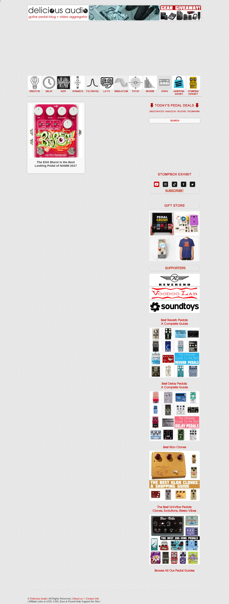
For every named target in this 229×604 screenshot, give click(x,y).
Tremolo (121, 89)
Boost (77, 82)
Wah (92, 89)
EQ (92, 82)
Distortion (63, 80)
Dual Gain (63, 91)
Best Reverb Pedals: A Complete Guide (174, 322)
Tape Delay (48, 85)
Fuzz (63, 84)
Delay (48, 82)
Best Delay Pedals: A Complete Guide (174, 385)
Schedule (193, 85)
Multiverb (150, 80)
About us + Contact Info (86, 598)
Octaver (135, 89)
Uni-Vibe (121, 92)
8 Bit (106, 87)
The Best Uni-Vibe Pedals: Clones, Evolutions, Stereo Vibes (174, 509)
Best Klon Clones (174, 447)
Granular (164, 84)
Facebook (193, 89)
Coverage (193, 82)
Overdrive (63, 87)
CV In (164, 80)
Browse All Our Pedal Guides (174, 570)
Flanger (121, 82)
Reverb (150, 84)
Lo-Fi (106, 84)
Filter (92, 85)
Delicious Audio (38, 598)
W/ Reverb (49, 89)
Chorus (121, 78)
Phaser (121, 85)
